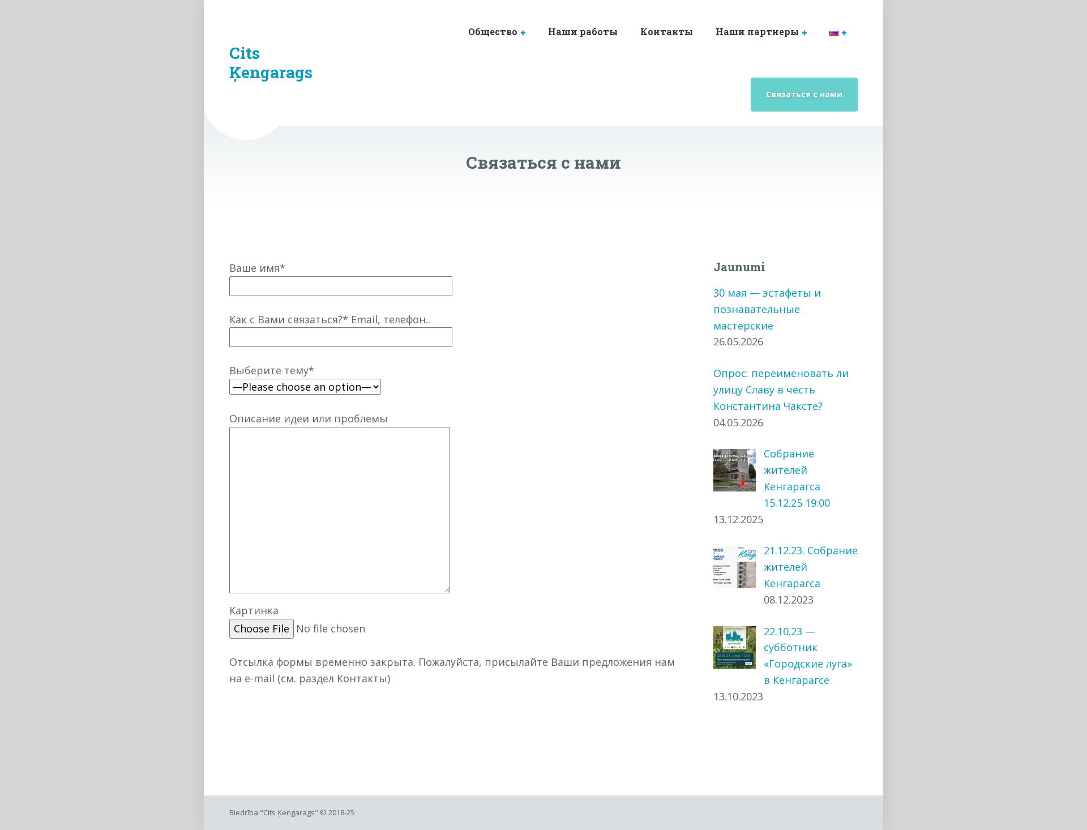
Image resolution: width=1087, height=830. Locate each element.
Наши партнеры (757, 31)
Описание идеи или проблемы (308, 418)
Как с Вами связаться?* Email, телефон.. (329, 319)
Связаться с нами (804, 94)
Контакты (666, 31)
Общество (492, 31)
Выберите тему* (271, 370)
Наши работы (583, 31)
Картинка (254, 610)
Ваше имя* (257, 268)
